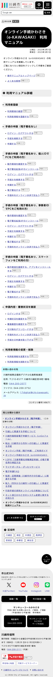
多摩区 (20, 540)
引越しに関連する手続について (20, 431)
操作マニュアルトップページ (25, 76)
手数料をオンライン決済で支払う (27, 195)
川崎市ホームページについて (15, 670)
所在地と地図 (8, 663)
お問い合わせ (38, 670)
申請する (15, 144)
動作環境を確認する (21, 164)
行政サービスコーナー (27, 663)
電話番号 (15, 621)
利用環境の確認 (19, 111)
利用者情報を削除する (22, 362)
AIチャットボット (38, 517)
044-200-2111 (14, 649)
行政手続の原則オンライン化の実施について (27, 491)
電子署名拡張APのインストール (27, 169)
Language (39, 7)
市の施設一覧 (39, 599)
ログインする (18, 314)
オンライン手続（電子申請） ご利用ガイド (26, 451)
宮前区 (9, 540)
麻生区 (30, 540)
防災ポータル (27, 5)
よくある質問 (18, 81)
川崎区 (9, 535)
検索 (48, 13)
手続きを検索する (20, 180)
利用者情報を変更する (22, 356)
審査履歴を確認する (21, 324)
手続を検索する (19, 138)
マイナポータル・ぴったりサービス (22, 467)
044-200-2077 (17, 384)
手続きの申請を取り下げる (24, 340)
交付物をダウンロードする (24, 329)
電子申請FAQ (12, 471)
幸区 (19, 535)
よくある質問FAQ (15, 518)
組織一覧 (13, 599)
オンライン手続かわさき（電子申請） (23, 419)
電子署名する (18, 190)
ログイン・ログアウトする (24, 133)
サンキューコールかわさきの (38, 621)
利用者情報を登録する (22, 117)
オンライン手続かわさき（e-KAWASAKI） (27, 455)
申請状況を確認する (21, 319)
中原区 (28, 535)
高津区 (39, 535)
